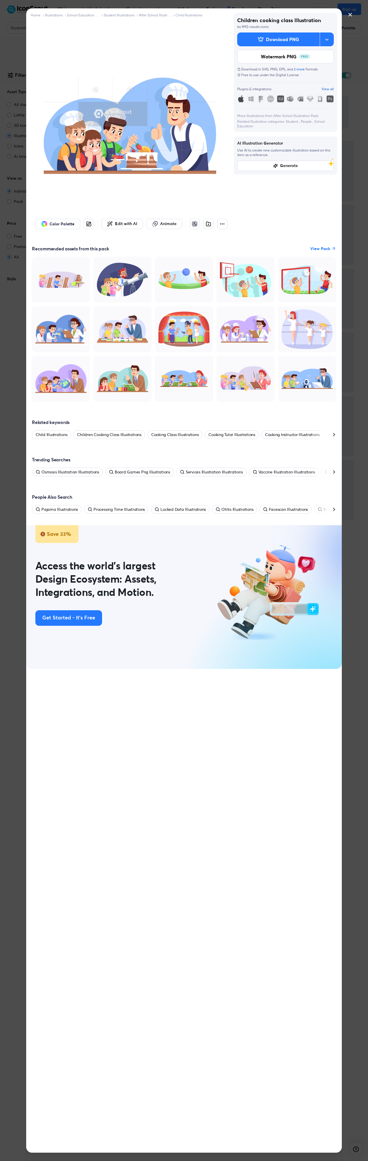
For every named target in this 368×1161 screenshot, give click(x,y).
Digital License (287, 75)
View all (327, 89)
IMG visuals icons (255, 26)
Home (36, 15)
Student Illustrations (119, 15)
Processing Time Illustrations (119, 509)
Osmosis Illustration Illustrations (70, 472)
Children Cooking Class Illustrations (109, 434)
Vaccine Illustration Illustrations (286, 472)
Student (292, 121)
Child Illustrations (188, 15)
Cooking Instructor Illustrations (292, 434)
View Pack (320, 248)
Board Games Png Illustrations (142, 472)
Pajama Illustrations (59, 509)
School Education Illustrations (83, 15)
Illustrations (54, 15)
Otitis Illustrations (237, 509)
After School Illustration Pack (155, 15)
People (307, 121)
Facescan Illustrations (288, 509)
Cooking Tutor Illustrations (231, 434)
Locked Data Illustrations (183, 509)
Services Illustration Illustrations (214, 472)
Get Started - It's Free (68, 618)
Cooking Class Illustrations (175, 434)
